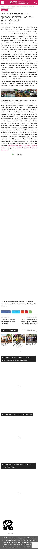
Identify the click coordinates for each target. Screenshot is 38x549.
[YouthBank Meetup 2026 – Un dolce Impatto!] (6, 338)
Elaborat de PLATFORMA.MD (25, 547)
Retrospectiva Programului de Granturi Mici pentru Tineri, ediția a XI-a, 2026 (18, 346)
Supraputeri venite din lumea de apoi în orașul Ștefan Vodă (8, 322)
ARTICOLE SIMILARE (9, 330)
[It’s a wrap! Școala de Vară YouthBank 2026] (31, 338)
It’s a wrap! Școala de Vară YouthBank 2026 (31, 344)
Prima (2, 6)
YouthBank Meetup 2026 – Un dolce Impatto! (5, 344)
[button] (35, 2)
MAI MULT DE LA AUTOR (27, 330)
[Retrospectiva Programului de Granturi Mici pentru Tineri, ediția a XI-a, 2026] (19, 338)
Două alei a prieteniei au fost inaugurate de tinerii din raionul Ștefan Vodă (29, 322)
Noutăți (8, 6)
